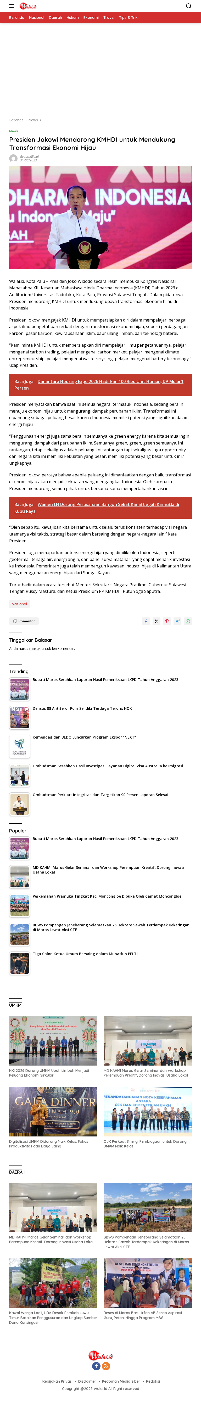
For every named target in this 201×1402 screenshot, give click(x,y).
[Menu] (12, 6)
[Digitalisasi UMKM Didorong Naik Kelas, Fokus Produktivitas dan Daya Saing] (53, 1111)
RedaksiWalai (29, 156)
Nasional (19, 604)
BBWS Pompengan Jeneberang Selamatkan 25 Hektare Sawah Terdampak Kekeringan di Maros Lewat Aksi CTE (146, 1242)
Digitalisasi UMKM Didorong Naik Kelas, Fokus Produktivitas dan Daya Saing (48, 1143)
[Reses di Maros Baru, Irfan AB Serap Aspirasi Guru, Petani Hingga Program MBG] (148, 1283)
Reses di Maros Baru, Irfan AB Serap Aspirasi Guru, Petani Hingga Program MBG (143, 1315)
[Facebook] (96, 1366)
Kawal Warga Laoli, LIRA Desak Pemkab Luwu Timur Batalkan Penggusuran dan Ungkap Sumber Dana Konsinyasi (53, 1317)
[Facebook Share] (146, 621)
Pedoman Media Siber (121, 1381)
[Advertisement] (100, 72)
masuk (35, 648)
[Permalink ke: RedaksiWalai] (13, 158)
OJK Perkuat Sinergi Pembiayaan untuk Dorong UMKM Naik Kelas (145, 1143)
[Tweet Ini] (156, 621)
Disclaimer (87, 1381)
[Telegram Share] (177, 621)
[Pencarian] (189, 6)
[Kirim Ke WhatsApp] (188, 621)
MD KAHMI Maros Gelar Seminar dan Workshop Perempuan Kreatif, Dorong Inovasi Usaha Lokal (146, 1073)
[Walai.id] (27, 6)
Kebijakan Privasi (57, 1381)
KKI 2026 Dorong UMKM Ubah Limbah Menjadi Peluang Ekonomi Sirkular (49, 1073)
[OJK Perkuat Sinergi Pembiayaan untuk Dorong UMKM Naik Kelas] (148, 1111)
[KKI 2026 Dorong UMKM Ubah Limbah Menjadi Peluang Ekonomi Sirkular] (53, 1041)
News (13, 131)
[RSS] (106, 1366)
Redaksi (153, 1381)
